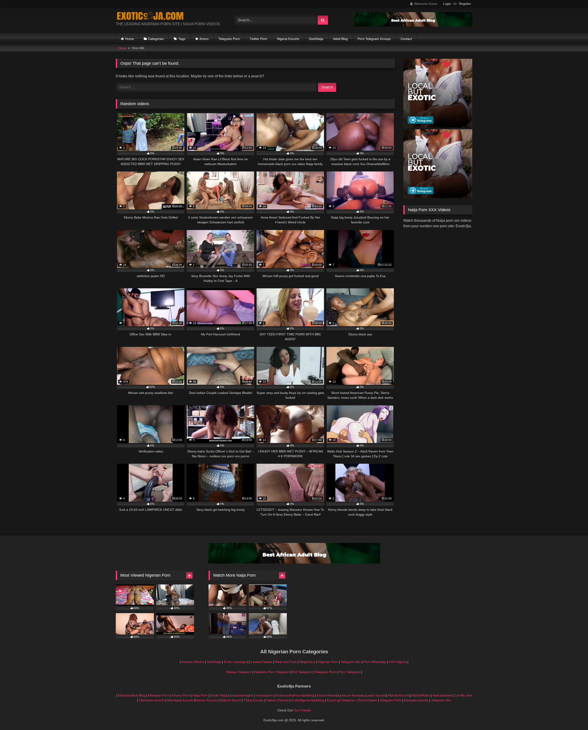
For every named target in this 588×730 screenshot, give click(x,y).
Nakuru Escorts (277, 700)
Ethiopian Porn (158, 695)
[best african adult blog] (412, 25)
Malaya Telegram (238, 672)
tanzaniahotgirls (241, 695)
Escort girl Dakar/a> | (342, 700)
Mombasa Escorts (180, 700)
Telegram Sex (351, 662)
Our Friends (302, 710)
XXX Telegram (301, 672)
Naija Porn (200, 695)
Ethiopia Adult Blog (131, 695)
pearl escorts (376, 695)
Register (465, 4)
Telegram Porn (229, 39)
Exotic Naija (218, 695)
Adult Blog (340, 39)
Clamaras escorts (151, 700)
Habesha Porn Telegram (272, 672)
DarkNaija (316, 39)
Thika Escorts (253, 700)
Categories (156, 39)
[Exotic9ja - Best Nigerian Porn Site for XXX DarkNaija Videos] (150, 16)
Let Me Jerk (463, 695)
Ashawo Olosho (192, 662)
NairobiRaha (421, 695)
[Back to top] (574, 716)
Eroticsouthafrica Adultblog (295, 695)
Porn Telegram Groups (374, 39)
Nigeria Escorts (288, 39)
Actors (204, 39)
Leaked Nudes (261, 662)
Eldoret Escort (231, 700)
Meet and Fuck (286, 662)
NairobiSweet (442, 695)
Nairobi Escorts (399, 695)
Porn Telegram (349, 672)
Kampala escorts (416, 700)
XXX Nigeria (398, 662)
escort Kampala (353, 695)
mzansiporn (264, 695)
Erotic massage (235, 662)
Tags (181, 39)
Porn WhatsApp (375, 662)
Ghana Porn (181, 695)
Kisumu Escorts (206, 700)
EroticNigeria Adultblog (307, 700)
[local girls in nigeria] (437, 126)
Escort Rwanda (328, 695)
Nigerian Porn (328, 662)
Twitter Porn (258, 39)
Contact (406, 39)
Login (447, 4)
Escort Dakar (368, 700)
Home (129, 39)
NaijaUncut (307, 662)
